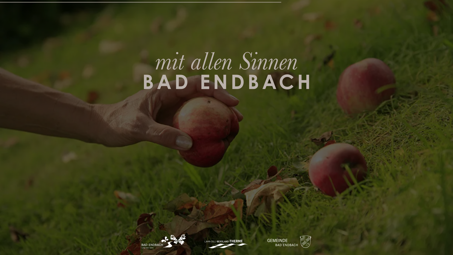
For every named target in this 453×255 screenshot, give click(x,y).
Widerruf (426, 254)
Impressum (422, 251)
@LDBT (442, 254)
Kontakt (411, 251)
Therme (241, 4)
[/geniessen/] (340, 18)
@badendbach (445, 251)
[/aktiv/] (38, 18)
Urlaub (115, 4)
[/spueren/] (264, 18)
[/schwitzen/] (415, 18)
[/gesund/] (113, 18)
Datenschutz (413, 254)
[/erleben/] (188, 18)
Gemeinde (369, 4)
